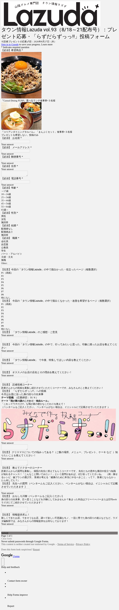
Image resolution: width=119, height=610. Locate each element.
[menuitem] (62, 576)
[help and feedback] (2, 562)
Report (36, 549)
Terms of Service (65, 544)
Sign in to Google (10, 44)
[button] (59, 533)
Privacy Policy (83, 544)
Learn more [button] (47, 44)
